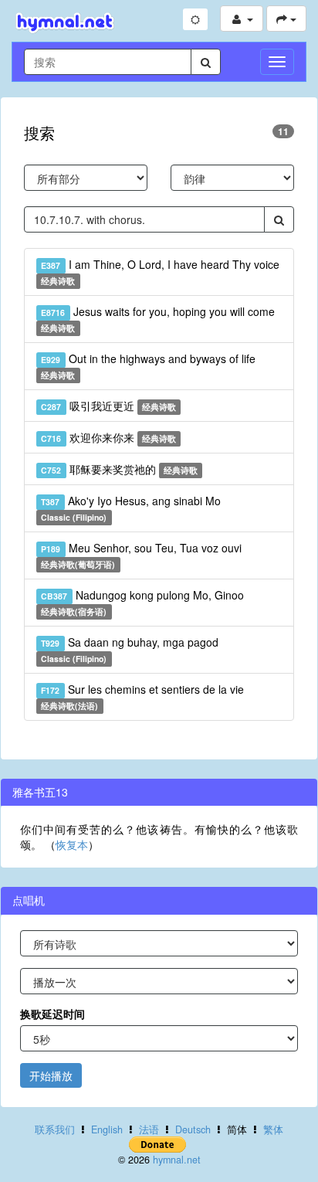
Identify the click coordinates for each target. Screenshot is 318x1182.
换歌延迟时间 (52, 1013)
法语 (149, 1129)
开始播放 (51, 1075)
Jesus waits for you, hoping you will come (157, 319)
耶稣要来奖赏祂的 (119, 469)
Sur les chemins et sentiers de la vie (142, 696)
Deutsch (193, 1129)
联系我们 (55, 1129)
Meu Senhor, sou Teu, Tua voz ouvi (141, 555)
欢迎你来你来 (108, 437)
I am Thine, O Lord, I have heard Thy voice (160, 271)
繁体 (273, 1129)
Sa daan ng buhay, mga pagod (129, 649)
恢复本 (72, 844)
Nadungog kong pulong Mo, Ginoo (142, 602)
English (107, 1129)
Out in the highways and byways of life (148, 366)
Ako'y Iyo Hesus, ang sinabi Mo (130, 508)
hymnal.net (177, 1160)
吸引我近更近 (108, 405)
